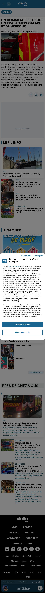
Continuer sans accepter (32, 255)
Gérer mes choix (22, 332)
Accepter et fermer (22, 324)
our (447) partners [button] (14, 266)
